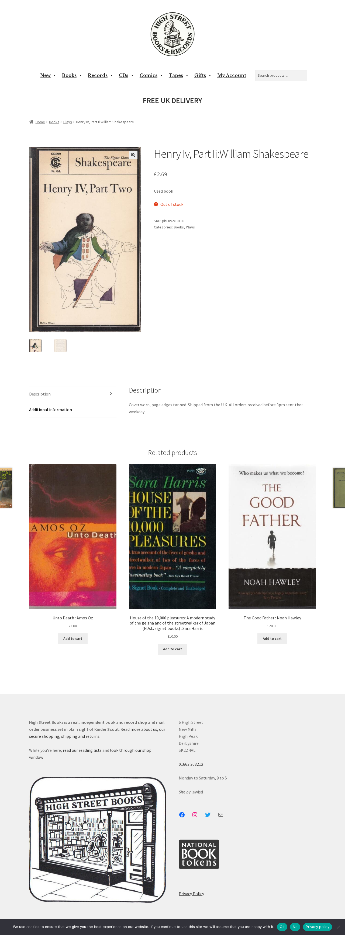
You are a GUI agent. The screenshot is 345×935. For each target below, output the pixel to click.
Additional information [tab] (50, 409)
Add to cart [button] (72, 638)
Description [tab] (40, 394)
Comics (148, 75)
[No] (338, 927)
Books (69, 75)
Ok (282, 927)
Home (40, 121)
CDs (123, 75)
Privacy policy (317, 927)
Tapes (176, 75)
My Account (231, 75)
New (45, 75)
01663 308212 (191, 764)
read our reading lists (82, 750)
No (295, 927)
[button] (133, 155)
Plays (67, 121)
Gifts (200, 75)
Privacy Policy (191, 893)
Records (98, 75)
